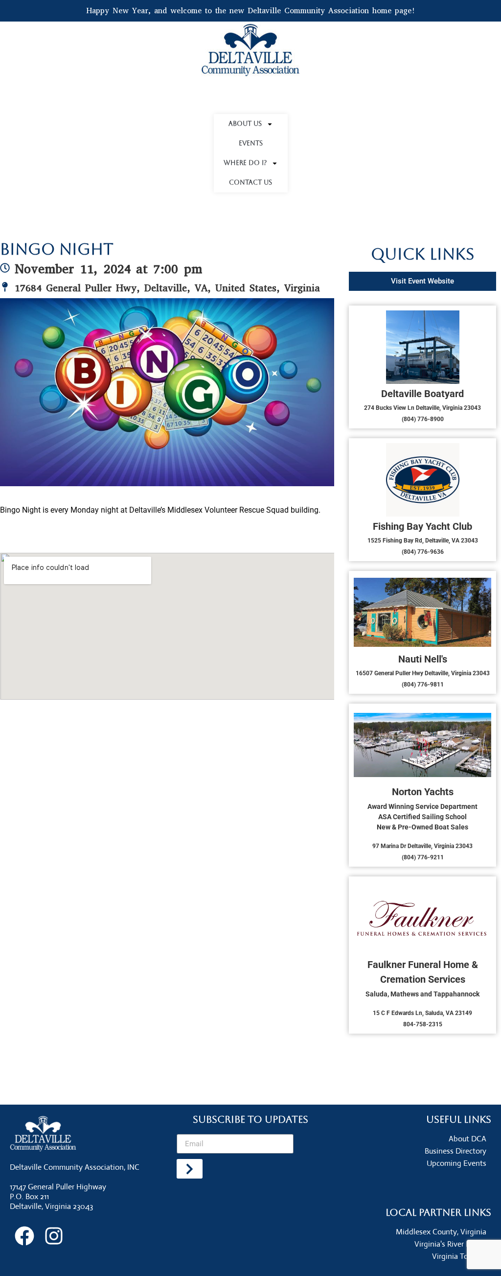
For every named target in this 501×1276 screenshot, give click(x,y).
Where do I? (245, 162)
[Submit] (189, 1169)
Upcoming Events (456, 1163)
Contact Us (250, 182)
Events (251, 143)
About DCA (467, 1139)
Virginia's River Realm (450, 1244)
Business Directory (455, 1151)
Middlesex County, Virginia (441, 1232)
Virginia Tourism (459, 1256)
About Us (245, 123)
